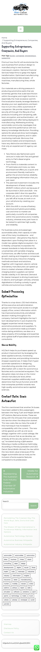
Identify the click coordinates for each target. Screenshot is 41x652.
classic (29, 559)
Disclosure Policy (11, 628)
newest (23, 583)
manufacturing (26, 579)
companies (20, 56)
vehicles (14, 600)
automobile (8, 555)
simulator (7, 592)
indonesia (21, 571)
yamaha (6, 604)
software (16, 592)
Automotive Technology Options (18, 536)
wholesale (24, 600)
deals (16, 563)
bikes (5, 559)
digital (19, 567)
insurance (7, 579)
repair (22, 588)
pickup (14, 588)
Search (6, 501)
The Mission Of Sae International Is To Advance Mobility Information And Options (20, 529)
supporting (6, 58)
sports (6, 596)
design (23, 563)
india (13, 571)
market (6, 583)
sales (29, 588)
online (31, 583)
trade (24, 596)
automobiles (19, 555)
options (6, 588)
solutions (26, 592)
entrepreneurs (30, 56)
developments (8, 567)
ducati (26, 567)
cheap (22, 559)
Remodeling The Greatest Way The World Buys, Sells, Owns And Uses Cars (19, 520)
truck (31, 596)
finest (33, 567)
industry (6, 575)
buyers (12, 56)
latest (15, 579)
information (17, 575)
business (13, 559)
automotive (30, 555)
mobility (15, 583)
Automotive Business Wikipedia (18, 540)
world (32, 600)
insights (26, 575)
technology (15, 596)
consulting (7, 563)
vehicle (6, 600)
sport (34, 592)
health (6, 571)
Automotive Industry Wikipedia (18, 544)
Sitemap (7, 624)
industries (31, 571)
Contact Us (9, 632)
